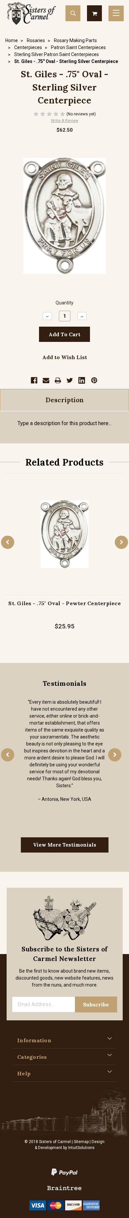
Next (121, 542)
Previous (7, 542)
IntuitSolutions (81, 1147)
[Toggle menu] (116, 13)
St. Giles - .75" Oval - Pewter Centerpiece (64, 603)
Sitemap (81, 1141)
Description (65, 400)
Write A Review (64, 120)
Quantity (64, 303)
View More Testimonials (64, 845)
